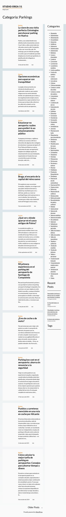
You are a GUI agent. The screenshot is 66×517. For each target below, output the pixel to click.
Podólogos (54, 170)
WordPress (39, 512)
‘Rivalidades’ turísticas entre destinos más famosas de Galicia (53, 312)
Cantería (53, 59)
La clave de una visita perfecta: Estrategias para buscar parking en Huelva (28, 31)
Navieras (53, 148)
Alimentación (54, 37)
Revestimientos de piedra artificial (55, 202)
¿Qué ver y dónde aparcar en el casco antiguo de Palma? (27, 221)
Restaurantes (55, 196)
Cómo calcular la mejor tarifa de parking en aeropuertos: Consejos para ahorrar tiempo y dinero (29, 462)
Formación (54, 120)
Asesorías (53, 42)
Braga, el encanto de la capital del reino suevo (29, 178)
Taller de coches (55, 235)
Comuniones (54, 96)
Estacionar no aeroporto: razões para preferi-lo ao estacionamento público (27, 128)
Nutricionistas (55, 150)
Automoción (54, 50)
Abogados (54, 33)
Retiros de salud (55, 198)
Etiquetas (53, 113)
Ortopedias (54, 152)
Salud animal (54, 209)
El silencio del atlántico (53, 319)
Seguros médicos (56, 215)
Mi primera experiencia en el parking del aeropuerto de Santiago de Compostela (26, 271)
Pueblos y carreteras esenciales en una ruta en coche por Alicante (29, 411)
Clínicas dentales (56, 85)
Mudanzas (54, 139)
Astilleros (53, 44)
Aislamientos (54, 35)
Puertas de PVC (55, 185)
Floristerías (54, 118)
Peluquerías (54, 159)
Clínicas (53, 83)
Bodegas (53, 53)
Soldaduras (54, 224)
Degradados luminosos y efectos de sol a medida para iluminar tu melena (53, 295)
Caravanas (54, 61)
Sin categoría (54, 219)
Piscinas (53, 167)
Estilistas (53, 111)
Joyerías (53, 128)
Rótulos (53, 206)
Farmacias (54, 115)
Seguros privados (56, 217)
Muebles (53, 141)
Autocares (54, 46)
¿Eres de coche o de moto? (27, 319)
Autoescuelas (55, 48)
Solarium (53, 222)
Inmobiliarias (54, 126)
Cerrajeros (54, 81)
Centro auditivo (55, 70)
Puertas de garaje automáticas (54, 181)
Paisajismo (54, 154)
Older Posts (35, 507)
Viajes (52, 278)
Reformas (53, 189)
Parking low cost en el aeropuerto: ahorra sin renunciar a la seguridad (29, 363)
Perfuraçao (54, 161)
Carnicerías (54, 63)
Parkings (20, 25)
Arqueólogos (54, 40)
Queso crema (55, 187)
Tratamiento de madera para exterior (55, 265)
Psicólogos (54, 176)
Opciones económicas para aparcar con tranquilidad (29, 79)
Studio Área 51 (12, 6)
